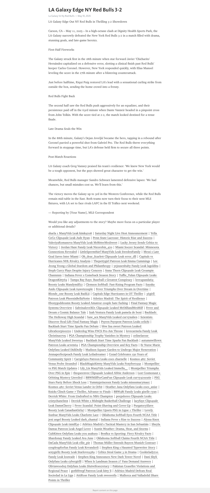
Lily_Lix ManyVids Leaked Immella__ (104, 368)
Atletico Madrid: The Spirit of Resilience (119, 298)
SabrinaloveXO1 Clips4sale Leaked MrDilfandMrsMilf (109, 308)
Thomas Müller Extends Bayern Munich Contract (124, 443)
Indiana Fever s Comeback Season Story (90, 275)
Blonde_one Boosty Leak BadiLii (69, 293)
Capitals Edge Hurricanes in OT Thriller (118, 293)
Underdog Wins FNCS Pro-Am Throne (98, 331)
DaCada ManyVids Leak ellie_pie (69, 443)
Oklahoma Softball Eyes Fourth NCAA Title (129, 415)
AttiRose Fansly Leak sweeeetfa (96, 475)
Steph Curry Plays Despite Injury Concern (75, 270)
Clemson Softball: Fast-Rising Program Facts (114, 284)
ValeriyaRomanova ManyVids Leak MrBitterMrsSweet (82, 242)
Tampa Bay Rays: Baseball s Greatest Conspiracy (101, 280)
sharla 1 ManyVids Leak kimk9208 (70, 233)
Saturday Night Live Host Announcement (121, 233)
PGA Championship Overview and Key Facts (109, 345)
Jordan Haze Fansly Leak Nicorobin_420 (86, 247)
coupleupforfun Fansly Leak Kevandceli (73, 447)
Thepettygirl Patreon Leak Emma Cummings (122, 261)
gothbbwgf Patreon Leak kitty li (91, 471)
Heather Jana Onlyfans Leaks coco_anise (131, 387)
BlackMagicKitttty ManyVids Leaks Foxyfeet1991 (110, 363)
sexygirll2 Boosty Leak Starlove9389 (71, 452)
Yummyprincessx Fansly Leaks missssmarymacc (120, 382)
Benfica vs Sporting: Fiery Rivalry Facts (126, 433)
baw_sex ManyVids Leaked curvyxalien (112, 317)
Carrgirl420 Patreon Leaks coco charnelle (100, 359)
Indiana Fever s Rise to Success (120, 419)
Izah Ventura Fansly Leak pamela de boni (115, 312)
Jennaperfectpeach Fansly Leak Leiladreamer (77, 354)
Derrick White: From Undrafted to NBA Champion (80, 396)
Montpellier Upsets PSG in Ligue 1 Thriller (114, 410)
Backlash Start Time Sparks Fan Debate (73, 326)
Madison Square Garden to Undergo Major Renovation (120, 349)
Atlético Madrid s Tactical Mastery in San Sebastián (115, 424)
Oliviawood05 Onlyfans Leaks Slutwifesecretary (78, 466)
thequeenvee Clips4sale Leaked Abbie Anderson (104, 373)
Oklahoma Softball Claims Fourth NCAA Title (125, 438)
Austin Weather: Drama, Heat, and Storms (121, 429)
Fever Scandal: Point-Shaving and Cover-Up (103, 405)
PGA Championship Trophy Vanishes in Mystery (99, 335)
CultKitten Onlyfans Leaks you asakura (73, 433)
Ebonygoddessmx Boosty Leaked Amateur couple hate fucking (88, 303)
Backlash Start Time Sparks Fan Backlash (112, 340)
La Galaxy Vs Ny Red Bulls (61, 15)
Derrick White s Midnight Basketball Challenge (101, 401)
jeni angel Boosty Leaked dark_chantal (73, 419)
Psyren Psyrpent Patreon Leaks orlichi (125, 321)
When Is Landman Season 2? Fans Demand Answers (117, 461)
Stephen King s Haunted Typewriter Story (128, 447)
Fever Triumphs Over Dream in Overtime (122, 289)
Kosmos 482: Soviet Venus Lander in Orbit (75, 387)
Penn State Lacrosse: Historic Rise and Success (122, 238)
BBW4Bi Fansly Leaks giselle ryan (135, 391)
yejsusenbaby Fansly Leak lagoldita (136, 266)
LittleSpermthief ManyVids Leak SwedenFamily (110, 252)
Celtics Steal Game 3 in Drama (117, 452)
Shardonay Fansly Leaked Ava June (70, 438)
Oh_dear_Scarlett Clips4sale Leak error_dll (109, 256)
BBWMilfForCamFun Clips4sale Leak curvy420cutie (118, 377)
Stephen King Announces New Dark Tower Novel (109, 457)
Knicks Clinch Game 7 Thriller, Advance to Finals (79, 391)
